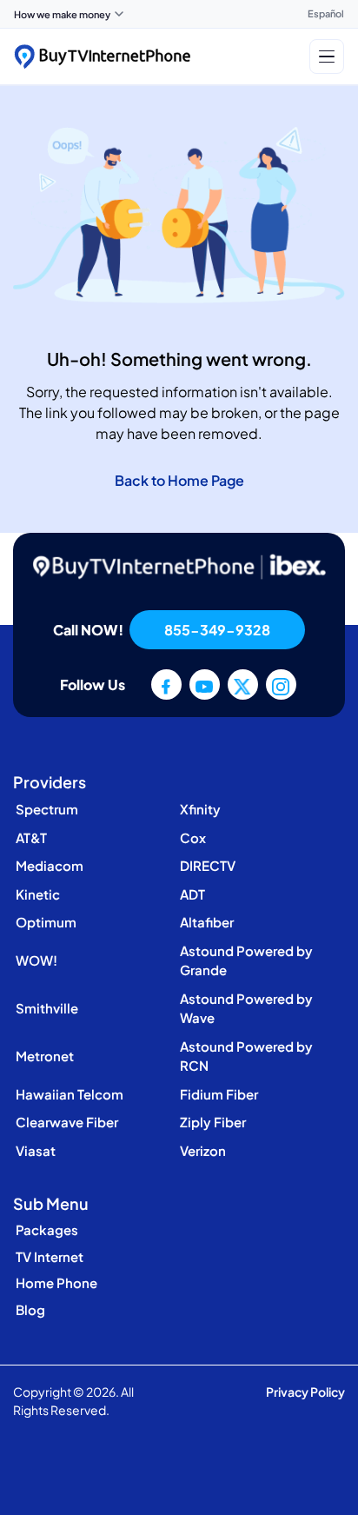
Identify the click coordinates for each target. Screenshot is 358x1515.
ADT (192, 894)
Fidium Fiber (219, 1094)
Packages (47, 1229)
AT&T (31, 837)
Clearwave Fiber (67, 1121)
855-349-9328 (217, 630)
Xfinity (200, 809)
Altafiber (207, 922)
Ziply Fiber (213, 1121)
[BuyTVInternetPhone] (102, 56)
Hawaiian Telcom (69, 1094)
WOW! (36, 960)
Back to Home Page (179, 480)
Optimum (46, 922)
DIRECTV (207, 865)
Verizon (203, 1150)
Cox (193, 837)
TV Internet (49, 1256)
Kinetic (38, 894)
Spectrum (47, 809)
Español (326, 13)
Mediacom (49, 865)
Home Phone (56, 1282)
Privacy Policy (305, 1391)
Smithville (47, 1008)
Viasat (36, 1150)
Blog (30, 1309)
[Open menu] (326, 56)
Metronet (45, 1055)
